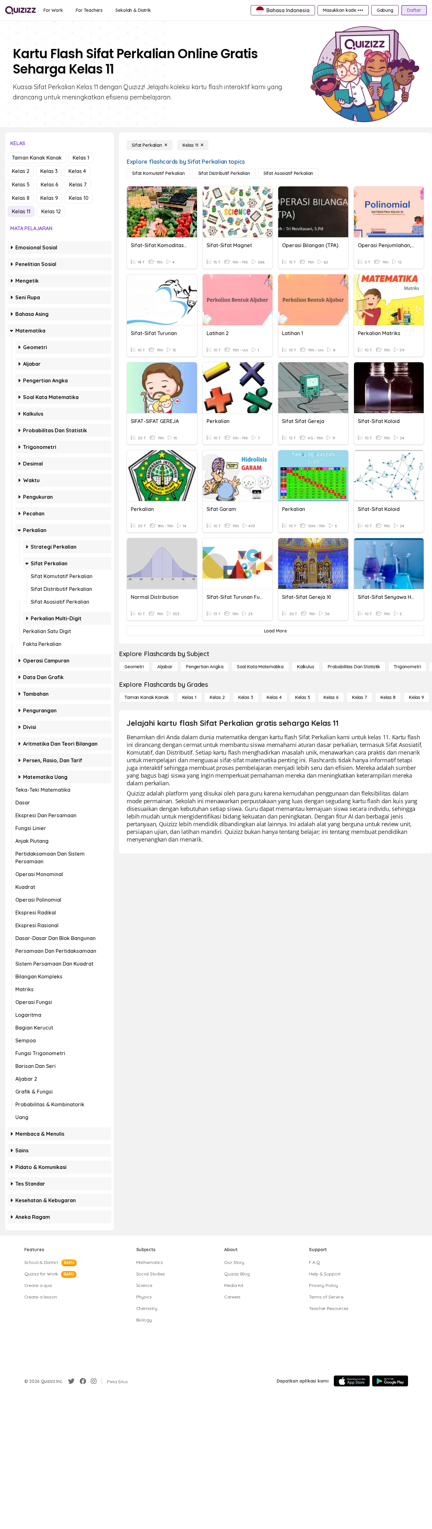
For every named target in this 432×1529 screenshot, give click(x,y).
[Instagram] (94, 1381)
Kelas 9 (49, 198)
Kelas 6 (49, 184)
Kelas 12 (51, 211)
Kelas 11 (21, 211)
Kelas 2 (20, 171)
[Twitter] (71, 1381)
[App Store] (352, 1381)
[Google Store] (390, 1381)
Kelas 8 (20, 198)
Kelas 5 (21, 184)
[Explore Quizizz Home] (20, 10)
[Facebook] (83, 1381)
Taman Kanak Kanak (37, 157)
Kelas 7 (78, 184)
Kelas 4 (77, 171)
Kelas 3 (49, 171)
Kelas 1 (81, 157)
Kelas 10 (79, 198)
